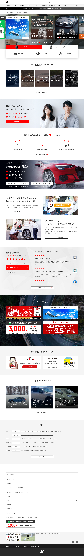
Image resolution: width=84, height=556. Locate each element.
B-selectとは (17, 211)
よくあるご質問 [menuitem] (75, 5)
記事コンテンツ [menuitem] (67, 5)
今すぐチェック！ (17, 121)
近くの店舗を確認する (41, 154)
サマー (24, 47)
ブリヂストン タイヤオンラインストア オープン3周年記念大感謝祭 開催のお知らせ (41, 431)
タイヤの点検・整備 (20, 517)
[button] (32, 42)
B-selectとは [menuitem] (59, 5)
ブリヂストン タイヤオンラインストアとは (17, 183)
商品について (13, 272)
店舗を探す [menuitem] (22, 5)
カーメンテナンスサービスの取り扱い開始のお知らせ (34, 446)
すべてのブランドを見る (41, 92)
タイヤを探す (8, 5)
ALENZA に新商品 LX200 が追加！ (42, 8)
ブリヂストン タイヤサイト (41, 533)
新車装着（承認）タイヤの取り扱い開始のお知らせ (33, 450)
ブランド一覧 (10, 479)
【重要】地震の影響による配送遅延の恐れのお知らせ (17, 12)
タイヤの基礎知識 (9, 517)
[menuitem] (31, 5)
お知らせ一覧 (41, 456)
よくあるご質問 (11, 513)
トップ (8, 470)
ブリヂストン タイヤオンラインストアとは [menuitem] (47, 5)
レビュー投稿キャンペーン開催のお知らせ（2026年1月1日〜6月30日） (38, 442)
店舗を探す (9, 483)
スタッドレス (60, 47)
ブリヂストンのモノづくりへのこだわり (41, 183)
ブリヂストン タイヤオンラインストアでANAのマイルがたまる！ (37, 435)
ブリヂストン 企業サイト (53, 533)
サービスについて (14, 267)
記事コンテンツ (11, 500)
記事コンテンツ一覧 (41, 412)
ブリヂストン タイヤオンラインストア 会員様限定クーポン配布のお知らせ (39, 438)
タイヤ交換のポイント (32, 517)
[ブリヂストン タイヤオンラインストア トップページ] (13, 2)
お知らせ (9, 504)
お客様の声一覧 (41, 287)
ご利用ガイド (10, 508)
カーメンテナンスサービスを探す (56, 237)
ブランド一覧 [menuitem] (15, 5)
